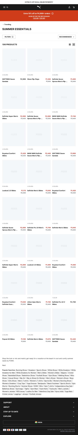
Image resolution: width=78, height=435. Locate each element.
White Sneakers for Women (26, 373)
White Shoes (53, 370)
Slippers (64, 373)
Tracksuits (53, 389)
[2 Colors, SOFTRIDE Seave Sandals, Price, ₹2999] (14, 65)
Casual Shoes (13, 378)
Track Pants (43, 389)
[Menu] (4, 7)
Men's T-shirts (23, 381)
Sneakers (31, 370)
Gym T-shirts (49, 386)
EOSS (36, 386)
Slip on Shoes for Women (36, 378)
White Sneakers (64, 370)
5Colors (5, 186)
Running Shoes (21, 370)
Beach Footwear (53, 383)
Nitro (41, 386)
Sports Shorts (65, 383)
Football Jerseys (35, 394)
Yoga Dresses (32, 383)
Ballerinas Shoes (8, 389)
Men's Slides (42, 373)
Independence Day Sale (63, 386)
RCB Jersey (20, 391)
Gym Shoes (53, 375)
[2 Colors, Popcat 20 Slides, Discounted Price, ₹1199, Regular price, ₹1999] (14, 325)
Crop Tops (21, 383)
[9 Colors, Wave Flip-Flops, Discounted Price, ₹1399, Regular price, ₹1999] (39, 65)
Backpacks (42, 383)
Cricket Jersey (7, 394)
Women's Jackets (8, 391)
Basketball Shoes (14, 375)
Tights (26, 389)
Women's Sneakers (9, 383)
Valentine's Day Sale (46, 391)
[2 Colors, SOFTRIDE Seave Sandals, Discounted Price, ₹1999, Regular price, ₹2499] (64, 140)
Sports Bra (48, 381)
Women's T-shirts (36, 381)
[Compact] (70, 44)
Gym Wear (34, 389)
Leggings (17, 394)
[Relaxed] (74, 44)
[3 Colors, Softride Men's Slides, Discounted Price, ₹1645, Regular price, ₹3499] (39, 177)
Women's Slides (53, 373)
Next (4, 365)
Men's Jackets (63, 389)
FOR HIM (36, 18)
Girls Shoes (12, 381)
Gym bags (19, 389)
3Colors (55, 75)
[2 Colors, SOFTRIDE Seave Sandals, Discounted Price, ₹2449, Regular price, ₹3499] (64, 325)
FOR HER (42, 18)
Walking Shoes (63, 375)
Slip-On (22, 378)
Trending (7, 24)
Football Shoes (41, 375)
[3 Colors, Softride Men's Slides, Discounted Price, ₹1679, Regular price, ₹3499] (39, 325)
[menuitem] (67, 431)
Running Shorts (14, 386)
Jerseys (25, 394)
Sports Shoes (42, 370)
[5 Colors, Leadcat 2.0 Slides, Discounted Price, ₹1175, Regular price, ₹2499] (14, 177)
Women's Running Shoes (62, 381)
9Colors (30, 75)
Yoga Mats (68, 391)
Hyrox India (59, 391)
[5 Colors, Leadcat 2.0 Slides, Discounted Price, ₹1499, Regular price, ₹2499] (39, 251)
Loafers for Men (32, 391)
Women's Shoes (62, 378)
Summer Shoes (26, 386)
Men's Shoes (50, 378)
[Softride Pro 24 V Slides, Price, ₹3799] (64, 288)
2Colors (5, 75)
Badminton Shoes (28, 375)
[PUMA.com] (39, 7)
